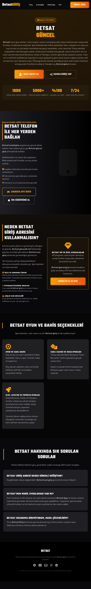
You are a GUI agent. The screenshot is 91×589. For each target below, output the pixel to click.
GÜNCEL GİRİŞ (79, 4)
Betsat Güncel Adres (64, 571)
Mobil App (51, 5)
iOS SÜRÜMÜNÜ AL (20, 200)
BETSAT (45, 551)
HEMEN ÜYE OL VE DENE (68, 281)
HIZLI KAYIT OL (31, 74)
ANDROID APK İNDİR (21, 192)
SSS (59, 5)
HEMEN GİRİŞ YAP (63, 74)
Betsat (11, 5)
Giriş (31, 5)
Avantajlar (40, 5)
